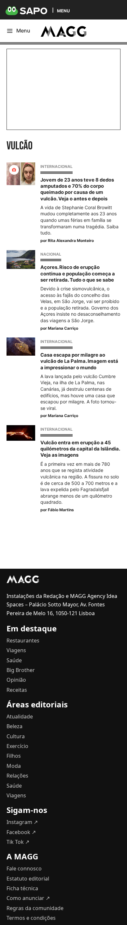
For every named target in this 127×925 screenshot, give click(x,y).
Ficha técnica (22, 888)
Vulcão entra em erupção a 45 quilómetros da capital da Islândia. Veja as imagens (80, 449)
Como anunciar (28, 898)
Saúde (14, 660)
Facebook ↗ (21, 832)
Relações (17, 775)
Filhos (14, 755)
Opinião (16, 679)
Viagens (16, 650)
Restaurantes (23, 640)
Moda (14, 765)
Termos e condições (31, 917)
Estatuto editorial (28, 878)
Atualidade (20, 716)
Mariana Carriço (63, 328)
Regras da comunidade (35, 908)
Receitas (17, 689)
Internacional (56, 166)
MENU (63, 10)
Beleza (14, 726)
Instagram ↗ (22, 822)
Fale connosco (24, 868)
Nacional (50, 254)
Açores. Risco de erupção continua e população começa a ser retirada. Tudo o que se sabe (77, 273)
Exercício (17, 746)
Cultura (16, 736)
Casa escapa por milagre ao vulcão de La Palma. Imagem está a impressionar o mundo (79, 361)
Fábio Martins (61, 509)
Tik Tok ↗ (18, 841)
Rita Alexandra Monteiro (71, 240)
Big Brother (21, 670)
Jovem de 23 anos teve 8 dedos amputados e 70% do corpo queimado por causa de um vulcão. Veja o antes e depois (77, 189)
